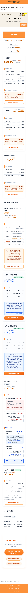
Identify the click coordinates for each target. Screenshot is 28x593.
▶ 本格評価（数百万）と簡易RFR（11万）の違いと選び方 (14, 313)
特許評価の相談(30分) (14, 563)
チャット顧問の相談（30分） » (14, 266)
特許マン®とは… (10, 585)
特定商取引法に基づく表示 (14, 588)
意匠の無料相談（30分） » (14, 147)
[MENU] (1, 2)
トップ (3, 579)
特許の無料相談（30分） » (14, 102)
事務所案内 (18, 585)
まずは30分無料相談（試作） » (14, 502)
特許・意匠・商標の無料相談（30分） (14, 552)
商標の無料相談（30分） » (14, 194)
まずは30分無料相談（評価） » (14, 317)
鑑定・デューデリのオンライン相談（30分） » (14, 461)
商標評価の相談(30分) (14, 558)
